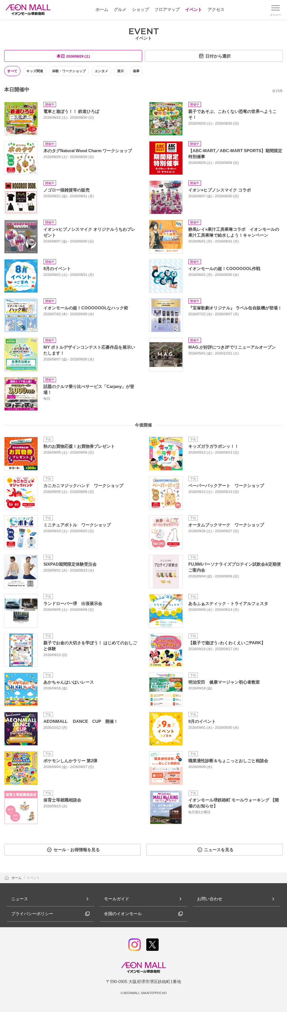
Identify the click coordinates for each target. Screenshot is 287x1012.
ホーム (16, 878)
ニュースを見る (218, 849)
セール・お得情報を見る (77, 849)
